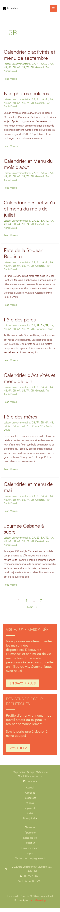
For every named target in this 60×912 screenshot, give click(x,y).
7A (28, 67)
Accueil (30, 787)
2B (38, 63)
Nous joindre (30, 818)
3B (46, 63)
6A (18, 67)
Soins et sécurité (30, 848)
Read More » (11, 78)
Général (39, 67)
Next (32, 607)
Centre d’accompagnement (30, 858)
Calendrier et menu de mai (28, 487)
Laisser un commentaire (17, 63)
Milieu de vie (30, 837)
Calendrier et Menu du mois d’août (28, 164)
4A (51, 63)
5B (14, 67)
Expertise (30, 842)
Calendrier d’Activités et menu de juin (30, 378)
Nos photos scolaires (26, 93)
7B (32, 67)
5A (10, 67)
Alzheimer (30, 827)
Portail (30, 813)
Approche (30, 832)
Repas (30, 853)
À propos (30, 792)
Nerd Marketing (37, 900)
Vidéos (30, 803)
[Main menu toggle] (53, 8)
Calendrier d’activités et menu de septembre (29, 55)
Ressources (30, 797)
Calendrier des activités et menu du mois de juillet (29, 208)
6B (23, 67)
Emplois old (30, 808)
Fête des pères (20, 319)
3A (42, 63)
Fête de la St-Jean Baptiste (24, 253)
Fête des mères (20, 417)
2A (33, 63)
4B (5, 67)
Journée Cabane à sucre (24, 529)
